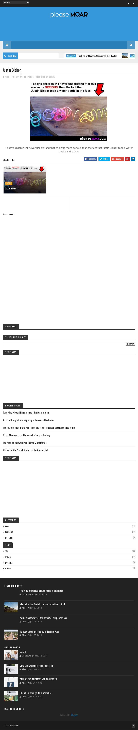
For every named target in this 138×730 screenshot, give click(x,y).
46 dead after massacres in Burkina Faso (39, 631)
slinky (52, 76)
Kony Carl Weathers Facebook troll (36, 665)
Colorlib (15, 725)
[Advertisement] (69, 293)
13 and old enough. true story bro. (36, 693)
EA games (8, 562)
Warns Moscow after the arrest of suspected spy (26, 435)
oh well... (24, 652)
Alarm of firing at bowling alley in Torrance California (28, 420)
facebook (9, 532)
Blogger (74, 715)
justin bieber (41, 76)
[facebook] (129, 3)
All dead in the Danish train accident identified (25, 450)
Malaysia (63, 56)
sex (6, 551)
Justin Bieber (11, 188)
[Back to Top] (133, 726)
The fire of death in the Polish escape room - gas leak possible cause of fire (39, 427)
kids (7, 526)
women (8, 557)
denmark (127, 56)
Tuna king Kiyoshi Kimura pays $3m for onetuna (26, 412)
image (30, 76)
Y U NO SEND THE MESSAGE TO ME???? (38, 679)
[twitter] (133, 3)
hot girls (9, 538)
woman (8, 568)
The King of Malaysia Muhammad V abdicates (90, 56)
